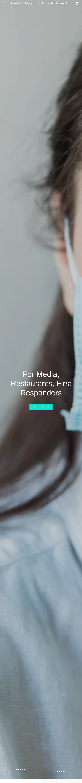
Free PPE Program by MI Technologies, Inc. (41, 3)
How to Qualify (41, 407)
